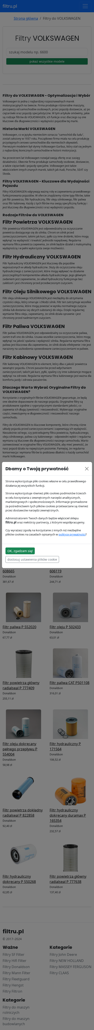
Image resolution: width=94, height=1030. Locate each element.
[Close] (86, 468)
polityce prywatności (72, 534)
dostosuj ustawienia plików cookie (32, 559)
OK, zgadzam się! (20, 551)
